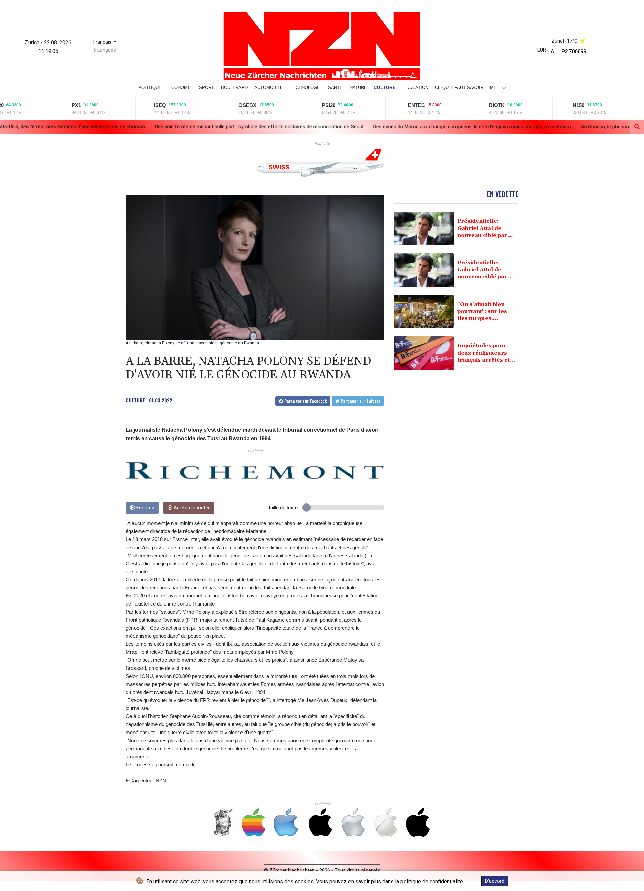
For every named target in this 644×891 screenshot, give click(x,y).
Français (103, 42)
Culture (385, 87)
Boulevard (234, 87)
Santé (335, 87)
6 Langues (104, 50)
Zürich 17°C (564, 41)
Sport (206, 87)
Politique (150, 87)
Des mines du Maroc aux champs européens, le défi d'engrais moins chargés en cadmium (391, 126)
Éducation (415, 87)
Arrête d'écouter (191, 508)
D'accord (494, 881)
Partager (305, 401)
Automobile (268, 87)
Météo (498, 87)
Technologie (305, 87)
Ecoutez (144, 508)
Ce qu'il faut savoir (459, 87)
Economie (180, 87)
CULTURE (135, 400)
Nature (358, 87)
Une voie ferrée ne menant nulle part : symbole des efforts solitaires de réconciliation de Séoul (178, 126)
